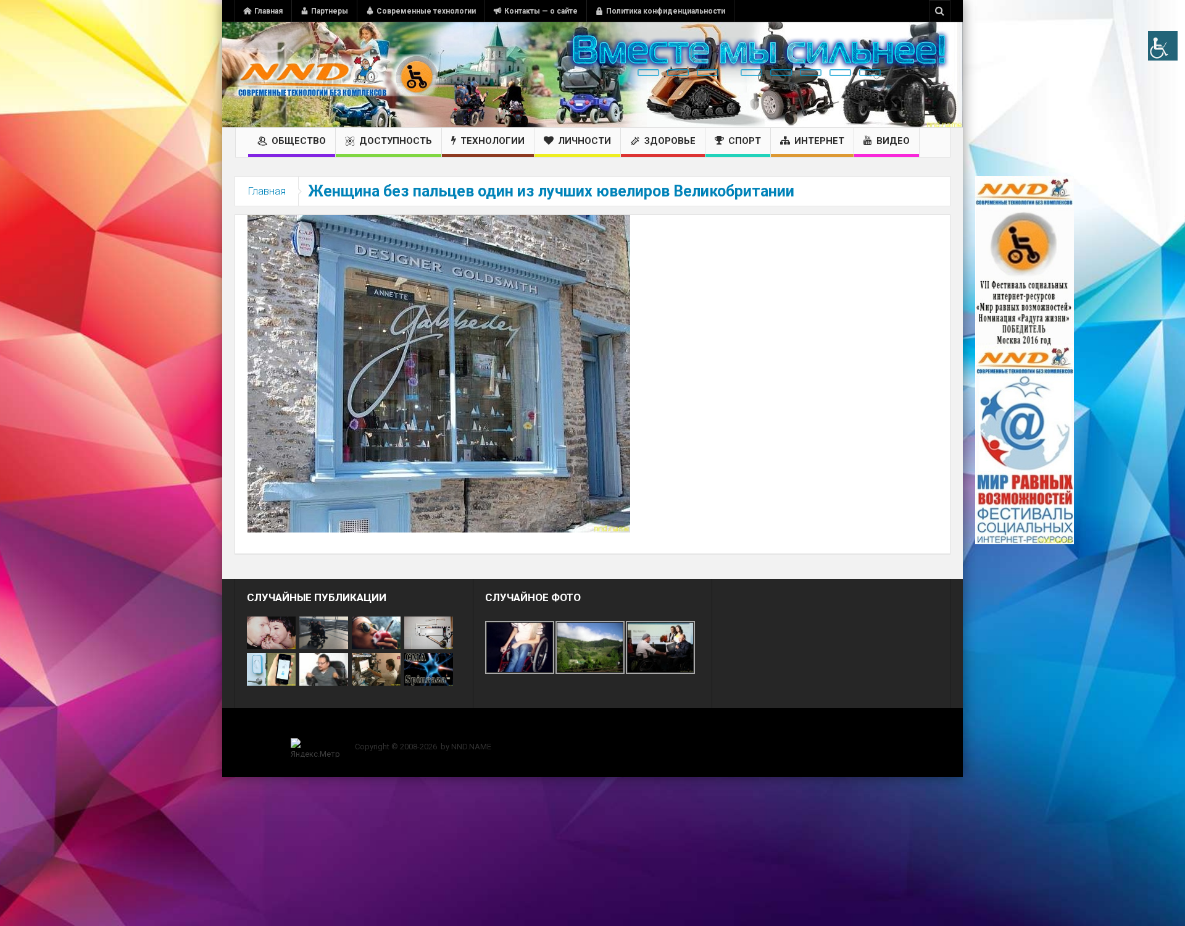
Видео (893, 140)
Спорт (744, 140)
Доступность (395, 140)
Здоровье (670, 140)
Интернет (819, 140)
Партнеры (329, 11)
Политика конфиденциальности (665, 11)
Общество (299, 140)
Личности (584, 140)
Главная (268, 11)
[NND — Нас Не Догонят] (336, 75)
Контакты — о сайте (541, 11)
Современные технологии (426, 11)
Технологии (492, 140)
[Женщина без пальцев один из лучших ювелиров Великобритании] (438, 373)
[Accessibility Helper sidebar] (1163, 46)
